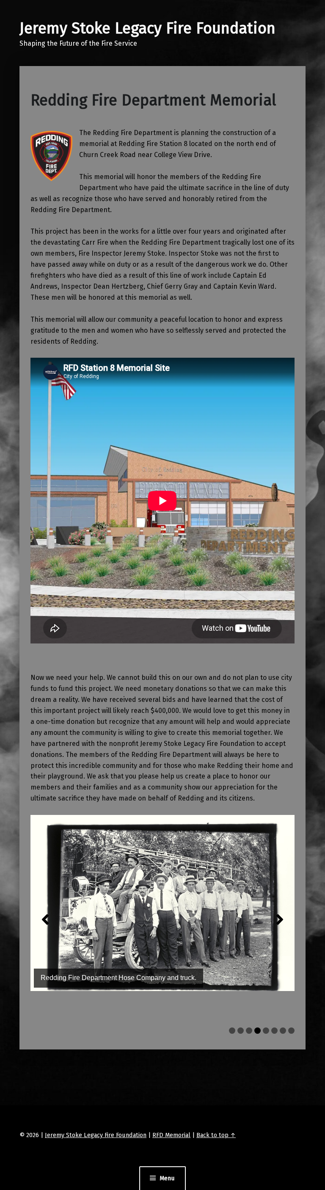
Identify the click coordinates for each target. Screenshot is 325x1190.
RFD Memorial (171, 1135)
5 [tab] (266, 1030)
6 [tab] (274, 1030)
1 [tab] (232, 1030)
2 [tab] (240, 1030)
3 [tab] (249, 1030)
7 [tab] (283, 1030)
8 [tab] (291, 1030)
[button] (45, 919)
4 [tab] (257, 1030)
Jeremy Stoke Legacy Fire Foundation (147, 28)
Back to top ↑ (216, 1135)
